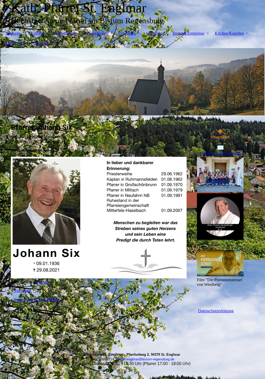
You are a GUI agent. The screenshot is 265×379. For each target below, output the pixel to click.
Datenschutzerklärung (216, 311)
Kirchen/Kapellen (229, 33)
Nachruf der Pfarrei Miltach (36, 300)
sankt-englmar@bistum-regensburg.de (145, 359)
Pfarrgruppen (97, 33)
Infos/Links (15, 43)
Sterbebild (22, 291)
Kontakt (37, 33)
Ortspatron (127, 33)
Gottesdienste (65, 33)
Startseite (13, 33)
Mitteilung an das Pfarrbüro (220, 153)
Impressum (44, 43)
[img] (132, 81)
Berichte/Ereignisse (188, 33)
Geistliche (154, 33)
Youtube (43, 282)
